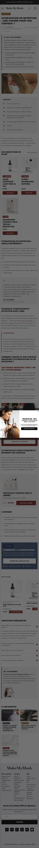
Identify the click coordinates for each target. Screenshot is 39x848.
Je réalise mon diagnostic (29, 428)
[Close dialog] (38, 411)
